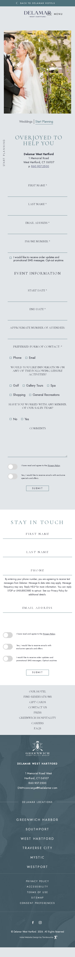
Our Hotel (37, 691)
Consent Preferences (37, 903)
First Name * (37, 185)
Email (32, 358)
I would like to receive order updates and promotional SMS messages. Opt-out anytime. (38, 259)
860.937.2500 (40, 166)
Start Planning (44, 121)
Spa (53, 385)
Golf (16, 385)
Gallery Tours (34, 385)
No (15, 419)
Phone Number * (37, 241)
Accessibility (37, 886)
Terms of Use (37, 892)
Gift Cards (37, 702)
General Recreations (46, 395)
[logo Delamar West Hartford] (37, 14)
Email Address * (37, 223)
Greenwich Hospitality (37, 716)
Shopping (19, 395)
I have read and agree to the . (41, 465)
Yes (27, 419)
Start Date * (37, 290)
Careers (37, 723)
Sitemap (37, 897)
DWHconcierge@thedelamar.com (37, 788)
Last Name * (37, 204)
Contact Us (37, 707)
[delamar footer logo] (37, 760)
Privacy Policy (54, 465)
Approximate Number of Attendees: (37, 327)
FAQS (37, 728)
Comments (37, 428)
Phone (17, 358)
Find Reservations (37, 695)
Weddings (25, 121)
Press (38, 712)
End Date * (37, 309)
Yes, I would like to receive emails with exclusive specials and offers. (43, 476)
